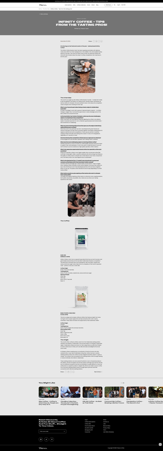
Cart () (123, 5)
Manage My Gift (89, 430)
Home (40, 9)
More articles (44, 14)
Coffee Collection (81, 5)
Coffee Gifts (88, 424)
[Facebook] (99, 41)
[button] (114, 5)
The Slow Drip (46, 9)
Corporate (87, 432)
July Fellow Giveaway (108, 432)
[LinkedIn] (101, 41)
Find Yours (108, 5)
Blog (97, 5)
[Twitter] (96, 41)
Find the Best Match (90, 426)
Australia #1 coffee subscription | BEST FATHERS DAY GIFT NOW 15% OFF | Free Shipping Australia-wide (81, 1)
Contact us (106, 421)
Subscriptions (68, 5)
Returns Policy (106, 426)
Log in (118, 5)
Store (88, 5)
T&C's (104, 430)
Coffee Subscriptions (90, 421)
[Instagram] (41, 439)
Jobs (104, 424)
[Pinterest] (94, 41)
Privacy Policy (106, 428)
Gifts (74, 5)
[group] (48, 396)
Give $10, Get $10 (89, 428)
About (93, 5)
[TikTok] (46, 439)
